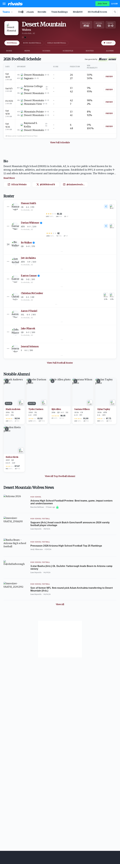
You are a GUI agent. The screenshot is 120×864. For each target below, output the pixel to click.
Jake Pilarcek (28, 328)
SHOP (109, 43)
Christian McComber (32, 293)
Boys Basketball (32, 43)
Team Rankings (59, 12)
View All (60, 604)
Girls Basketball (56, 43)
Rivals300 (78, 12)
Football (12, 43)
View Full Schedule (60, 142)
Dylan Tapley (103, 409)
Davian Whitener (30, 222)
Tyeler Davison (36, 409)
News (27, 51)
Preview (109, 77)
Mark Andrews (13, 409)
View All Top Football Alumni (60, 476)
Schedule (68, 51)
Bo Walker (26, 242)
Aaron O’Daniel (29, 311)
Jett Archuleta (28, 258)
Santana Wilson (82, 409)
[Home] (15, 3)
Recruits (42, 12)
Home (9, 51)
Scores (46, 51)
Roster (90, 51)
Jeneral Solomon (30, 346)
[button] (60, 172)
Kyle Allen (56, 409)
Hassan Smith (28, 203)
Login (114, 4)
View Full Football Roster (60, 362)
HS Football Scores (97, 12)
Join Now (102, 3)
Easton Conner (29, 275)
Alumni (110, 51)
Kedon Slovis (12, 457)
